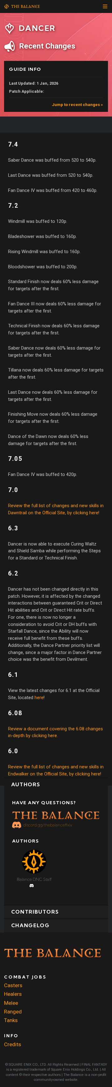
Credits (12, 1044)
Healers (13, 994)
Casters (13, 985)
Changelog (30, 925)
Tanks (11, 1020)
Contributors (35, 912)
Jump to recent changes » (77, 104)
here (39, 697)
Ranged (13, 1011)
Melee (11, 1003)
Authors (25, 784)
